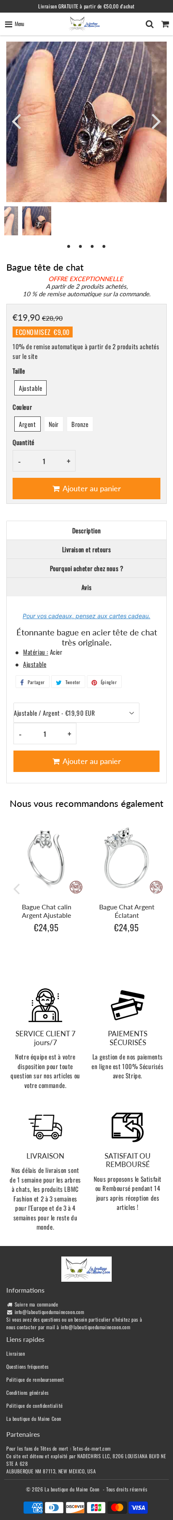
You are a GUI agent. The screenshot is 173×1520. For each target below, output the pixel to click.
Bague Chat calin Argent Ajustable (46, 911)
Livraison (15, 1353)
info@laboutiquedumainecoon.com (49, 1311)
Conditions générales (27, 1392)
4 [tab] (104, 246)
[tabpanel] (36, 220)
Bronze (80, 424)
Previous (16, 120)
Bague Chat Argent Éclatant (127, 911)
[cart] (165, 24)
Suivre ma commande (36, 1304)
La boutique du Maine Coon (33, 1418)
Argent (27, 424)
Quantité (23, 442)
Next (157, 120)
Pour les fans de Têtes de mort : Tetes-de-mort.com (58, 1448)
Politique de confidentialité (34, 1405)
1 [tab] (69, 246)
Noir (54, 424)
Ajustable (30, 388)
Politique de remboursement (35, 1379)
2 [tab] (80, 246)
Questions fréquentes (27, 1366)
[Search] (149, 24)
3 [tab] (92, 246)
